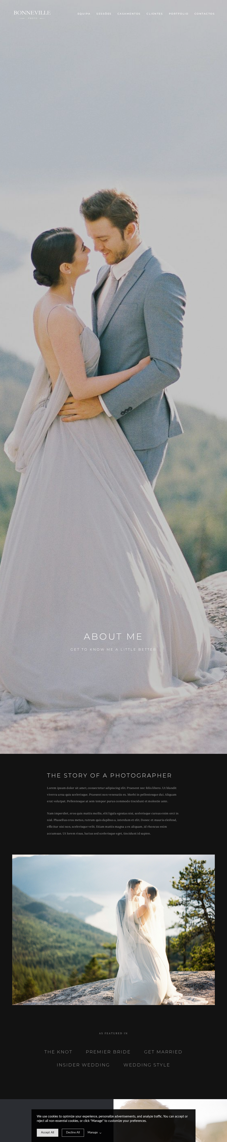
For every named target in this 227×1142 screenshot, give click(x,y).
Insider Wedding (83, 1065)
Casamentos (129, 13)
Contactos (204, 13)
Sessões (104, 13)
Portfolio (179, 13)
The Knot (58, 1052)
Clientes (155, 13)
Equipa (84, 13)
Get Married (163, 1052)
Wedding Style (146, 1065)
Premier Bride (108, 1052)
